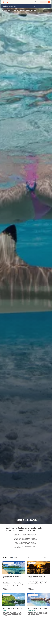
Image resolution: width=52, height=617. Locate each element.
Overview (25, 6)
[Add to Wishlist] (23, 562)
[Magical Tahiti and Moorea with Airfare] (38, 576)
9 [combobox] (11, 557)
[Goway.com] (5, 2)
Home (3, 10)
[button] (47, 11)
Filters (45, 557)
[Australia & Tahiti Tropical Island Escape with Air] (13, 576)
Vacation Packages (32, 6)
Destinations (7, 10)
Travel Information (46, 6)
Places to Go (39, 6)
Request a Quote (44, 1)
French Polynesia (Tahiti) (21, 10)
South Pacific (13, 10)
